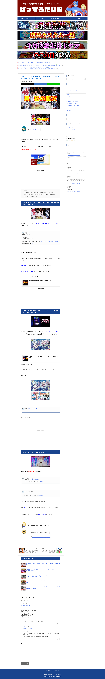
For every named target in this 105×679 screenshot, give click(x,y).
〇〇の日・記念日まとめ (71, 103)
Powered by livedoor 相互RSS (23, 70)
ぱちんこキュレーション (71, 129)
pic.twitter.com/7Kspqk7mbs (45, 492)
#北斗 (47, 241)
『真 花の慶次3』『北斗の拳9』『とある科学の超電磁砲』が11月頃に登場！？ (39, 192)
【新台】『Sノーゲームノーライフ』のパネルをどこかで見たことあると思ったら (39, 194)
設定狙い (69, 94)
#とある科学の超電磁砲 (54, 241)
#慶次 (49, 241)
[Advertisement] (40, 179)
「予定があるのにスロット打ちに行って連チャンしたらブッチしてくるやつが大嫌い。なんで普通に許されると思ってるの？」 (40, 65)
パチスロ (69, 92)
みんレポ (68, 134)
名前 (22, 646)
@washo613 (34, 129)
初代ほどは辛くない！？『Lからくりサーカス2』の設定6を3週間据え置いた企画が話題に (33, 62)
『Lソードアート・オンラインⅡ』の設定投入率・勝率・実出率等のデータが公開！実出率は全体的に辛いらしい (37, 68)
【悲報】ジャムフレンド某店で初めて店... (74, 173)
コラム (68, 108)
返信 (58, 623)
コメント (22, 650)
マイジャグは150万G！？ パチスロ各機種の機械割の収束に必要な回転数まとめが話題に (33, 67)
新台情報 (69, 87)
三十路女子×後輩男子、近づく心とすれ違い (25, 60)
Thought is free (58, 676)
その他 (31, 81)
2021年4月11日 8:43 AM (25, 605)
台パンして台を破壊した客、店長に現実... (74, 191)
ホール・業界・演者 (71, 90)
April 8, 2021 (40, 481)
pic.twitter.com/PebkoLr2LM (32, 408)
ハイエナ (69, 96)
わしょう (25, 626)
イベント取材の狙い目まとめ (72, 105)
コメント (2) (23, 112)
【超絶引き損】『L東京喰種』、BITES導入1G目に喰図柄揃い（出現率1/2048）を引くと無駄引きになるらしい (37, 64)
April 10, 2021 (34, 243)
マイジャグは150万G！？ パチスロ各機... (74, 165)
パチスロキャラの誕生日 (72, 101)
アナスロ (68, 132)
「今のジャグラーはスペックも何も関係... (74, 183)
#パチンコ (44, 241)
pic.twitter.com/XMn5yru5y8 (34, 479)
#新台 (42, 241)
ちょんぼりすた (69, 127)
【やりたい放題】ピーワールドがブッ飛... (74, 155)
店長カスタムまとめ (71, 99)
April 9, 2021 (34, 411)
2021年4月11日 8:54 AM (27, 628)
